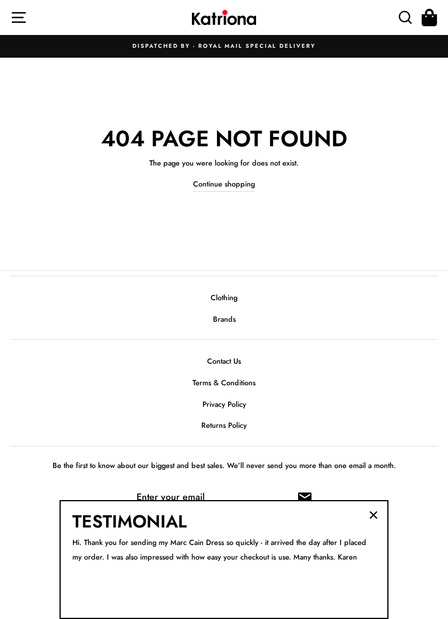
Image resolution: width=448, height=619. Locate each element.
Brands (224, 319)
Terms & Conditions (224, 382)
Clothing (224, 297)
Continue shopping (224, 183)
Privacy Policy (224, 404)
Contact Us (224, 361)
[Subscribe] (305, 497)
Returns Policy (224, 425)
